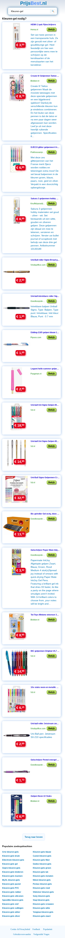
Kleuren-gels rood (41, 888)
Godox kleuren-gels (42, 864)
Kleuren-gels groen (42, 868)
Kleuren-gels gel (10, 864)
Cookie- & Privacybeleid (20, 929)
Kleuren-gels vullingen (12, 908)
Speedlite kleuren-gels (12, 900)
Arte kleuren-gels (10, 852)
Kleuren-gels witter (11, 912)
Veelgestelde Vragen (41, 934)
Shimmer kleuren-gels (43, 892)
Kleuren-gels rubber (11, 892)
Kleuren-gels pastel (11, 884)
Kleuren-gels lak (40, 872)
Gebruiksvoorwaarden (22, 934)
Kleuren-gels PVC (10, 888)
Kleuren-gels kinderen (12, 872)
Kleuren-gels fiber (41, 860)
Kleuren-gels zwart (42, 916)
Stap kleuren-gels (41, 900)
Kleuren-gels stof (10, 904)
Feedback (36, 929)
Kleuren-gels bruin (11, 856)
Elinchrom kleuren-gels (13, 860)
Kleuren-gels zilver (11, 916)
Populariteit (47, 929)
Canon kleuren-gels (42, 856)
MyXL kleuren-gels (11, 880)
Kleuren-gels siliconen (12, 896)
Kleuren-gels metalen (43, 876)
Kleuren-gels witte (41, 908)
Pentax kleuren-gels (42, 884)
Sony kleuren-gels (41, 896)
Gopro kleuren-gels (11, 868)
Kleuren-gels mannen (12, 876)
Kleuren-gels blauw (42, 852)
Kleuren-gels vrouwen (43, 904)
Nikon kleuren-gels (42, 880)
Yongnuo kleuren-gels (43, 912)
